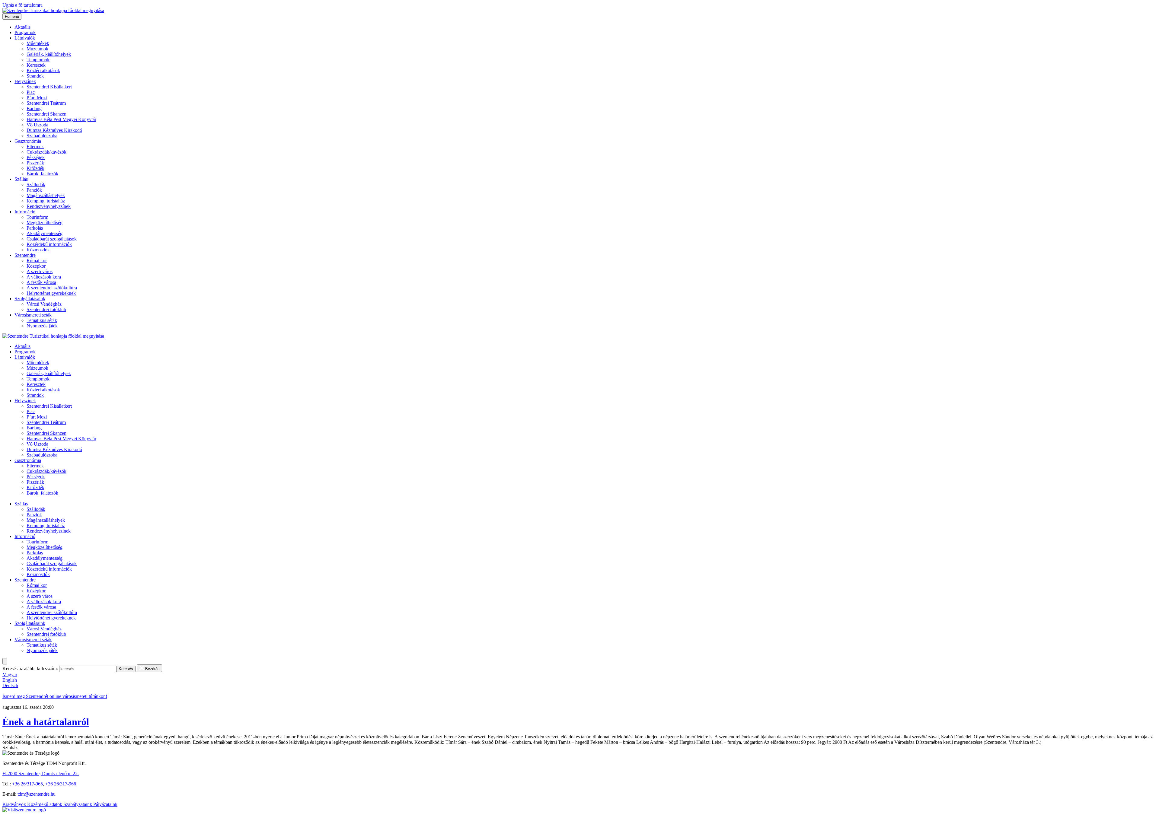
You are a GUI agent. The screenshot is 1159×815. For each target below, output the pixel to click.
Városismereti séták (33, 314)
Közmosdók (38, 249)
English (9, 680)
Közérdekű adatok (45, 804)
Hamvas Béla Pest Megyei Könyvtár (61, 119)
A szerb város (40, 271)
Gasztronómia (27, 141)
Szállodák (36, 184)
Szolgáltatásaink (29, 298)
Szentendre (25, 255)
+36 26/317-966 (60, 783)
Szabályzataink (78, 804)
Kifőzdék (35, 168)
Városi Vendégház (44, 304)
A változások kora (44, 276)
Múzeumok (37, 48)
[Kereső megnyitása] (4, 661)
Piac (31, 92)
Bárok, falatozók (42, 173)
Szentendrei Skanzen (46, 113)
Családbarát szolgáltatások (52, 238)
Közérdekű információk (49, 244)
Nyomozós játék (42, 325)
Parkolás (35, 228)
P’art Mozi (37, 97)
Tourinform (37, 217)
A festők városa (41, 282)
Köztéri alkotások (43, 70)
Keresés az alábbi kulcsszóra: (30, 668)
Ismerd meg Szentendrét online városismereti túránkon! (54, 696)
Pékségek (36, 157)
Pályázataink (105, 804)
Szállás (21, 179)
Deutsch (10, 685)
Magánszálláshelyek (46, 195)
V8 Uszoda (37, 124)
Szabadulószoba (42, 135)
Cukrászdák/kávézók (46, 151)
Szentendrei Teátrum (46, 103)
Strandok (35, 75)
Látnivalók (24, 37)
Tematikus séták (42, 320)
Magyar (9, 674)
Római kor (37, 260)
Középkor (36, 266)
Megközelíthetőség (44, 222)
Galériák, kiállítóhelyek (49, 54)
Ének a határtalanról (45, 721)
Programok (25, 32)
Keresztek (36, 65)
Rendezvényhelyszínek (49, 206)
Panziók (34, 190)
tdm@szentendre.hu (37, 794)
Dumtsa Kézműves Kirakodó (54, 130)
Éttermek (35, 146)
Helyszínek (25, 81)
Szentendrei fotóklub (46, 309)
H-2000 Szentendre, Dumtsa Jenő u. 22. (40, 773)
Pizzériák (35, 162)
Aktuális (22, 27)
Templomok (38, 59)
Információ (24, 211)
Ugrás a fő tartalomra (22, 5)
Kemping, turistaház (46, 200)
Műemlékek (38, 43)
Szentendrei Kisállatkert (49, 86)
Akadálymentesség (44, 233)
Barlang (34, 108)
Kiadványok (14, 804)
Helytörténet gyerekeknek (51, 293)
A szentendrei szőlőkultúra (52, 287)
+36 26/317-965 (27, 783)
